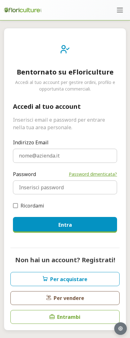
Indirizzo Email (31, 142)
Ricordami (32, 205)
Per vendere (69, 298)
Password (24, 174)
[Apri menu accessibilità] (120, 328)
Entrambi (68, 316)
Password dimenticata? (93, 174)
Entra (65, 224)
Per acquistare (68, 279)
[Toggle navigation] (120, 10)
